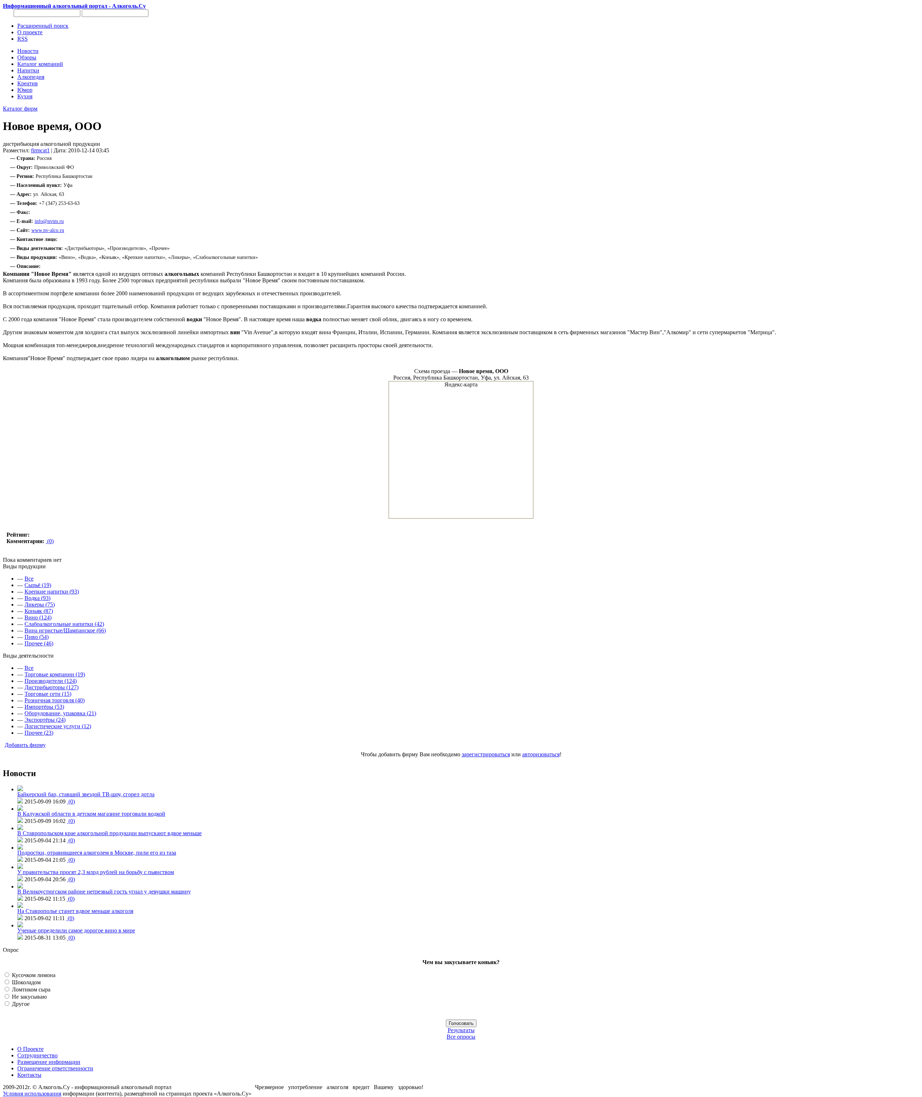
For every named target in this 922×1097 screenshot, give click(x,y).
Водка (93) (37, 598)
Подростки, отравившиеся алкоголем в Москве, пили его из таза (96, 853)
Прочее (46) (38, 643)
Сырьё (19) (37, 585)
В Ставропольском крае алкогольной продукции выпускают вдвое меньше (109, 833)
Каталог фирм (20, 109)
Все (28, 579)
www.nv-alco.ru (47, 230)
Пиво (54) (36, 637)
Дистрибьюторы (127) (51, 687)
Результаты (461, 1030)
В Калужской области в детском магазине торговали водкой (91, 814)
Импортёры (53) (44, 707)
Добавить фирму (25, 745)
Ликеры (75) (39, 604)
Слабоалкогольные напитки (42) (64, 624)
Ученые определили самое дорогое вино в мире (76, 930)
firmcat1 (40, 150)
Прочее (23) (38, 733)
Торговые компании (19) (54, 674)
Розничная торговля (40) (54, 700)
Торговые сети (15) (47, 694)
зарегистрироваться (486, 754)
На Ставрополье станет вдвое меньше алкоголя (75, 911)
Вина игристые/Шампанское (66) (65, 630)
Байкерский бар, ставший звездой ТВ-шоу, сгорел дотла (86, 794)
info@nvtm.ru (49, 221)
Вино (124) (38, 617)
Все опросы (461, 1037)
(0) (50, 541)
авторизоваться (541, 754)
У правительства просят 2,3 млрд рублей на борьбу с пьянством (95, 872)
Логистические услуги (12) (57, 726)
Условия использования (32, 1094)
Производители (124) (50, 681)
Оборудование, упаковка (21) (60, 713)
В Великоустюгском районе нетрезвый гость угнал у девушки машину (104, 891)
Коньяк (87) (38, 611)
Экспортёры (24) (45, 720)
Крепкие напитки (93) (51, 591)
